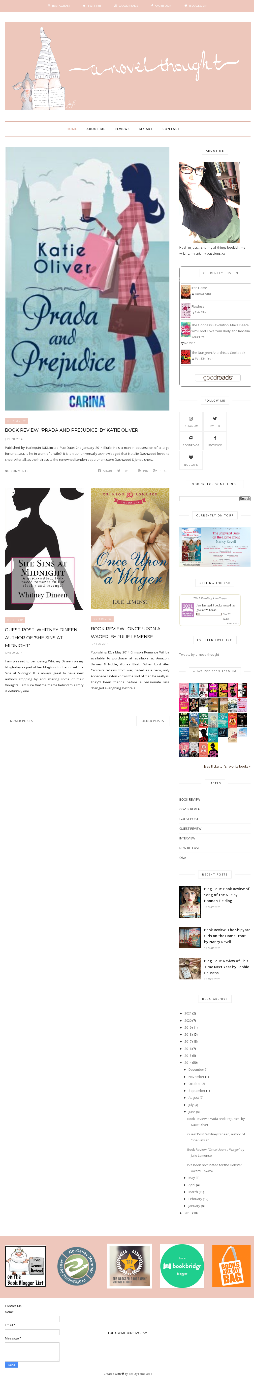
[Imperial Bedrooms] (203, 740)
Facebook (215, 445)
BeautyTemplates (140, 1374)
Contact (171, 129)
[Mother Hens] (184, 697)
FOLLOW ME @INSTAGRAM (127, 1333)
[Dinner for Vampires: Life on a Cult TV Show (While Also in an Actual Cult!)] (232, 726)
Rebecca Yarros (203, 293)
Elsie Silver (201, 312)
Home (72, 129)
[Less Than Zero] (213, 756)
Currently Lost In (220, 273)
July (191, 1105)
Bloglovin (191, 464)
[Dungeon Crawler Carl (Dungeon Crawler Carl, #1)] (223, 696)
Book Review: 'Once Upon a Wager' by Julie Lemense (125, 633)
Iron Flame (199, 287)
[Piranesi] (242, 726)
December (196, 1069)
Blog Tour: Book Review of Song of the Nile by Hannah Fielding (227, 894)
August (194, 1097)
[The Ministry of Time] (194, 711)
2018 (188, 1034)
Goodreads (191, 445)
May (192, 1177)
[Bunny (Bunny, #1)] (232, 696)
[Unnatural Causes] (213, 741)
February (195, 1198)
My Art (146, 129)
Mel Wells (189, 343)
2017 (188, 1041)
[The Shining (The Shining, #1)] (232, 712)
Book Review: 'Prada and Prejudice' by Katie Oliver (71, 430)
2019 (188, 1027)
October (195, 1083)
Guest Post (188, 819)
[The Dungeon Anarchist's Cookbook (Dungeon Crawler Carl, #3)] (185, 363)
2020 (188, 1020)
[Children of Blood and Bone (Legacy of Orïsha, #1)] (194, 756)
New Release (189, 848)
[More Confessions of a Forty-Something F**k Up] (184, 711)
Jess (198, 605)
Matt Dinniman (204, 358)
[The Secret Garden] (223, 711)
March (193, 1192)
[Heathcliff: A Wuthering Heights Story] (203, 706)
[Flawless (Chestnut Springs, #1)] (185, 317)
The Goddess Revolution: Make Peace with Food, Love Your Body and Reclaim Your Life (220, 331)
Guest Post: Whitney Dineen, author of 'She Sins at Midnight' (41, 637)
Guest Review (190, 828)
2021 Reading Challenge (210, 598)
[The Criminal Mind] (242, 696)
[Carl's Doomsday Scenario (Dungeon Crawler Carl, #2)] (213, 696)
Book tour (15, 620)
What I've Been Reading (215, 671)
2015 (188, 1055)
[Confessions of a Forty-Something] (242, 711)
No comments (16, 471)
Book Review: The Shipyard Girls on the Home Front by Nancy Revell (227, 935)
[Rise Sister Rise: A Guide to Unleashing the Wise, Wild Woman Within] (213, 727)
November (196, 1076)
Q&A (182, 857)
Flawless (197, 306)
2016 (188, 1048)
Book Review (16, 421)
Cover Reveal (190, 809)
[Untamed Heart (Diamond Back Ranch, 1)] (184, 756)
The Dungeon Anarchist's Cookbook (218, 352)
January (194, 1205)
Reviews (122, 129)
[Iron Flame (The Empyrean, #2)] (185, 298)
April (192, 1185)
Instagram (191, 426)
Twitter (215, 426)
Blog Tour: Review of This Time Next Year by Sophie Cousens (226, 967)
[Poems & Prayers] (194, 741)
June (192, 1111)
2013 (188, 1213)
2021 (188, 1013)
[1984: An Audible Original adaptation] (223, 736)
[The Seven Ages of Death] (184, 741)
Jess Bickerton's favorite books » (227, 766)
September (197, 1090)
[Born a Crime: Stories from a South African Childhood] (194, 726)
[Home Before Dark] (184, 726)
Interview (187, 838)
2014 (188, 1062)
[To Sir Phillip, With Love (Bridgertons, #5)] (223, 727)
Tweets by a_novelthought (199, 654)
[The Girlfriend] (194, 696)
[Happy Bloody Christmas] (203, 726)
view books (233, 623)
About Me (96, 129)
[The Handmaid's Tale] (232, 741)
